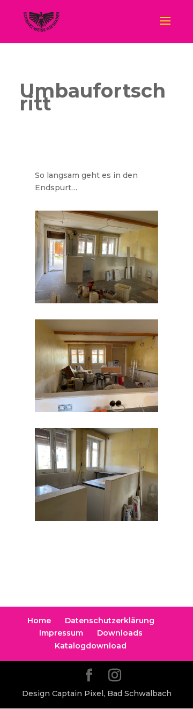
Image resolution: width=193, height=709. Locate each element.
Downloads (120, 633)
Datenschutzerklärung (109, 620)
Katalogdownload (91, 646)
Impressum (61, 633)
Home (39, 620)
